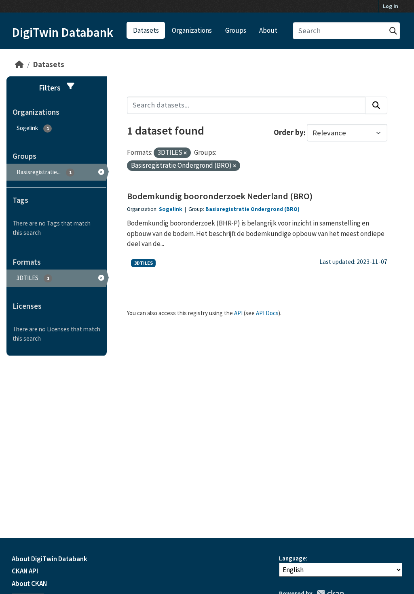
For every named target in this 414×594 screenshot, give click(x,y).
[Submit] (393, 31)
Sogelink (170, 209)
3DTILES (143, 263)
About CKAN (29, 583)
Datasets (146, 30)
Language (292, 558)
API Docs (267, 313)
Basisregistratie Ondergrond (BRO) (252, 209)
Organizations (192, 30)
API (238, 313)
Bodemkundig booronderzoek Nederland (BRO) (220, 196)
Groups (235, 30)
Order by (289, 132)
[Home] (19, 64)
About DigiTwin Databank (49, 558)
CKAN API (25, 571)
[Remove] (185, 153)
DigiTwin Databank (62, 32)
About (268, 30)
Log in (390, 6)
